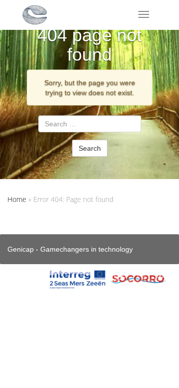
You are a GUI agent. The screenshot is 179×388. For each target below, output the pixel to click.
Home (16, 199)
